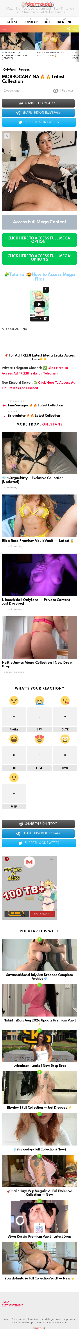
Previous (2, 47)
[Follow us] (69, 28)
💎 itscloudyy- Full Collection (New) (39, 1149)
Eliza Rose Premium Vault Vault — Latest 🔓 (38, 541)
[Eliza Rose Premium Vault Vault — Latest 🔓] (53, 41)
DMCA (5, 1301)
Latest (12, 22)
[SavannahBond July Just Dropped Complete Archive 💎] (39, 955)
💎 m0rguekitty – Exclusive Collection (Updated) (14, 56)
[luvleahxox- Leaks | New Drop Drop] (39, 1046)
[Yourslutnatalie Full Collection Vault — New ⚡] (39, 1258)
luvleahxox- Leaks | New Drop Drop (39, 1066)
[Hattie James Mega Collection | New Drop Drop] (39, 637)
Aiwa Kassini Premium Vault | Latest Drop (39, 1236)
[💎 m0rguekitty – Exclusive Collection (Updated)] (17, 41)
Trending (64, 22)
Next (77, 47)
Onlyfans (52, 424)
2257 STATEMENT (12, 1305)
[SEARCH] (75, 28)
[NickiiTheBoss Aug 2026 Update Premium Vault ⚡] (39, 1000)
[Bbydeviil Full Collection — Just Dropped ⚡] (39, 1087)
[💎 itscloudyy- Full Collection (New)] (39, 1129)
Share (7, 136)
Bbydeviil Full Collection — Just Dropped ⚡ (39, 1107)
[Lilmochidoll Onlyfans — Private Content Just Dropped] (39, 575)
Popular (30, 22)
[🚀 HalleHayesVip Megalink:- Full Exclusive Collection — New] (39, 1171)
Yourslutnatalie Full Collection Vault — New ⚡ (39, 1278)
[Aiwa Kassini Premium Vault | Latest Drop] (39, 1216)
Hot (47, 22)
